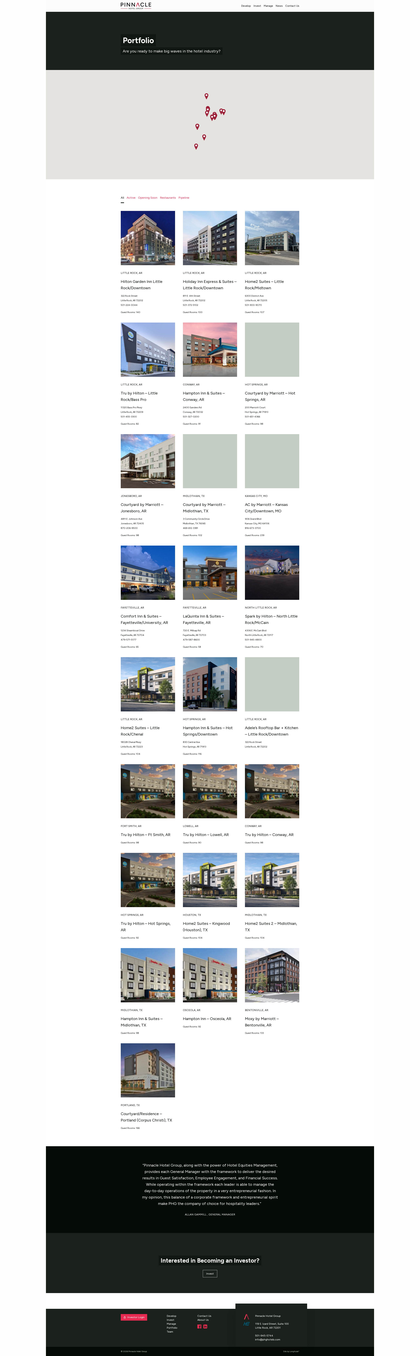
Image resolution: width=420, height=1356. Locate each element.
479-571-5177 (128, 639)
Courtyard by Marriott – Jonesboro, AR (142, 507)
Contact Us (292, 5)
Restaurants (168, 197)
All (122, 197)
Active (131, 197)
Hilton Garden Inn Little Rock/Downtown (141, 284)
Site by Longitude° (291, 1351)
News (279, 5)
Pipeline (183, 197)
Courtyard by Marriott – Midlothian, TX (204, 507)
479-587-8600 (191, 639)
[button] (214, 117)
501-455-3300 (129, 416)
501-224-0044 (129, 305)
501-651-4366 (252, 416)
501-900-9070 (253, 305)
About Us (203, 1319)
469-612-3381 (190, 528)
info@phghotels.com (267, 1339)
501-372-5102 (190, 305)
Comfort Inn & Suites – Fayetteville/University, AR (144, 619)
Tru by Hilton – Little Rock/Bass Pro (139, 396)
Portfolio (172, 1327)
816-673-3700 (253, 528)
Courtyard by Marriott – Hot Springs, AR (270, 396)
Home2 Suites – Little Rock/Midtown (264, 284)
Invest (257, 5)
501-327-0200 (191, 416)
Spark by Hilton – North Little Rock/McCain (271, 619)
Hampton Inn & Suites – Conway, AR (204, 396)
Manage (268, 5)
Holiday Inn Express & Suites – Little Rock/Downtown (210, 284)
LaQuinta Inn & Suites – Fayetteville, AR (203, 619)
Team (170, 1331)
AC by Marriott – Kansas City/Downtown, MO (266, 507)
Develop (246, 5)
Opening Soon (147, 197)
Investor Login (136, 1317)
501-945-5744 (264, 1335)
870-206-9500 (129, 528)
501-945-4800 (253, 639)
